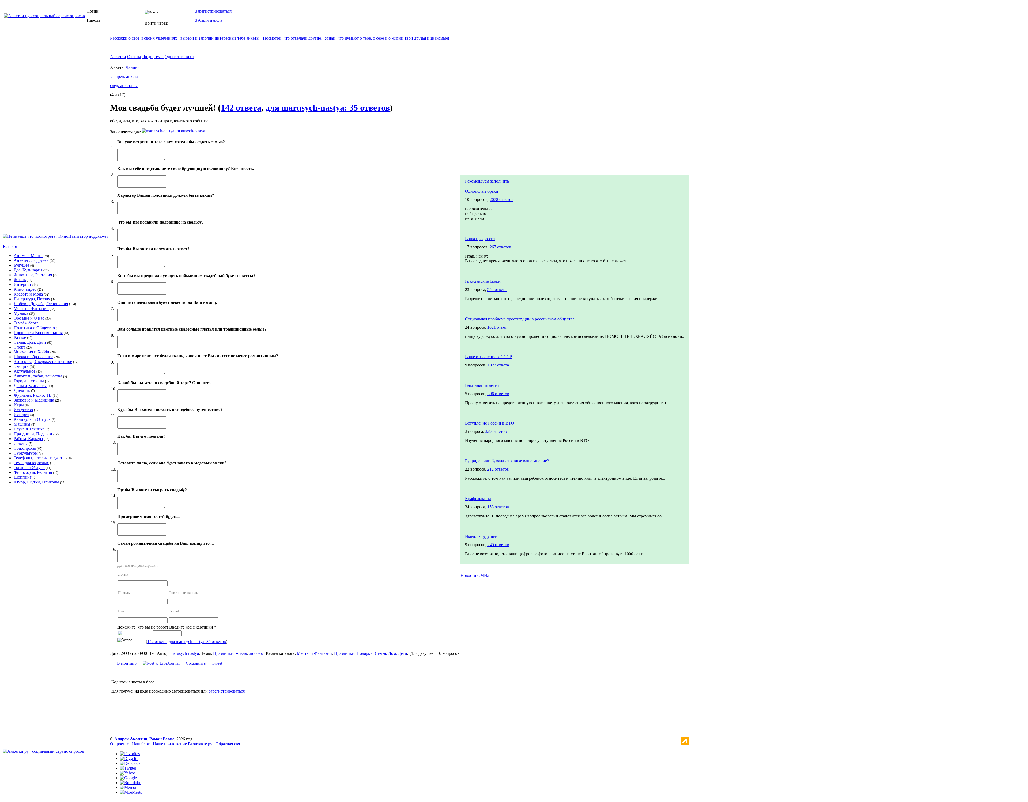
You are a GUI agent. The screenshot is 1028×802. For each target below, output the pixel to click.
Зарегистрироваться (213, 11)
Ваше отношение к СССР (488, 356)
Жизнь (20, 279)
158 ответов (498, 507)
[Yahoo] (127, 773)
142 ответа (241, 107)
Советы (21, 443)
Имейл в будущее (481, 536)
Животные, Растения (33, 275)
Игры (19, 405)
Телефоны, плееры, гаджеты (39, 458)
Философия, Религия (33, 472)
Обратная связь (229, 744)
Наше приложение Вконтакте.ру (182, 744)
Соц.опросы (25, 448)
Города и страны (29, 381)
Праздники (223, 653)
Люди (147, 56)
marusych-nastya (191, 130)
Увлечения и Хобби (31, 352)
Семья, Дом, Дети (30, 342)
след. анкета (124, 85)
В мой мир (127, 663)
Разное (20, 337)
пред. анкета (124, 76)
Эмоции (21, 366)
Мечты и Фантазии (31, 308)
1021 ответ (497, 327)
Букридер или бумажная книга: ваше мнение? (507, 461)
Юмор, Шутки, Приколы (36, 482)
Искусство (23, 409)
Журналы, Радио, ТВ (33, 395)
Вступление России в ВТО (489, 423)
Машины (22, 424)
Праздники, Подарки (33, 434)
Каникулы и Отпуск (32, 419)
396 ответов (498, 393)
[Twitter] (128, 768)
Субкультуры (26, 453)
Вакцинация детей (482, 385)
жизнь (241, 653)
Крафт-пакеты (478, 498)
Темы (159, 56)
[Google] (128, 777)
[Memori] (129, 787)
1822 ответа (498, 365)
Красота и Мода (28, 294)
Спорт (19, 347)
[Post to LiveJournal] (161, 663)
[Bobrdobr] (130, 782)
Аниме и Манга (28, 255)
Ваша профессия (480, 238)
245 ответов (498, 544)
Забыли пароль (208, 20)
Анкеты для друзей (31, 260)
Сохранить (196, 663)
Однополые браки (481, 191)
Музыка (21, 313)
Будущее (21, 265)
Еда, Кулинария (28, 270)
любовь (256, 653)
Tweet (217, 663)
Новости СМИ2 (474, 575)
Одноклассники (179, 56)
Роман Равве (161, 739)
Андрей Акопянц (130, 739)
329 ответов (496, 431)
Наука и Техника (29, 429)
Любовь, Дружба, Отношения (41, 303)
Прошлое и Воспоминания (38, 332)
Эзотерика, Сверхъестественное (43, 361)
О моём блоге (26, 323)
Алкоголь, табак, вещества (38, 376)
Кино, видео (25, 289)
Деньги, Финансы (30, 385)
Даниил (133, 67)
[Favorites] (130, 753)
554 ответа (497, 289)
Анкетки (118, 56)
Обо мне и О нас (29, 318)
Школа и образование (33, 356)
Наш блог (141, 744)
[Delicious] (130, 763)
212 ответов (498, 469)
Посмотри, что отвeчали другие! (292, 38)
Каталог (10, 246)
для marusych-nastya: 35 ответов (328, 107)
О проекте (119, 744)
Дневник (22, 390)
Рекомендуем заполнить (487, 181)
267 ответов (500, 247)
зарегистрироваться (227, 691)
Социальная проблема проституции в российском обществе (520, 319)
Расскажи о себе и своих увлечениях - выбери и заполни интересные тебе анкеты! (185, 38)
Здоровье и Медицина (34, 400)
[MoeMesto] (131, 792)
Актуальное (24, 371)
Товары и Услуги (29, 467)
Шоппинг (23, 477)
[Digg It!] (129, 758)
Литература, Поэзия (32, 299)
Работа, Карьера (28, 438)
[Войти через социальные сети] (177, 23)
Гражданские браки (483, 281)
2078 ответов (501, 199)
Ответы (134, 56)
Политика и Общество (34, 328)
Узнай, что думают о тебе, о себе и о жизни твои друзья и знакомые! (386, 38)
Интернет (22, 284)
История (21, 414)
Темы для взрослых (31, 462)
